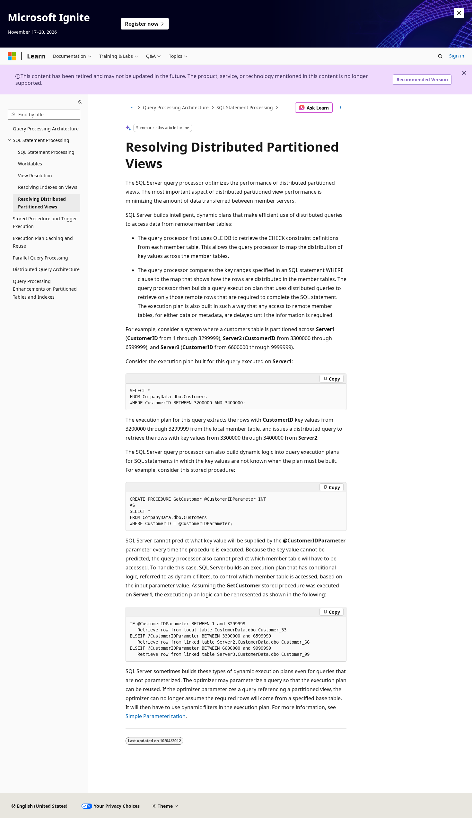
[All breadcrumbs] (131, 107)
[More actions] (340, 107)
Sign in (456, 56)
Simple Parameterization (156, 716)
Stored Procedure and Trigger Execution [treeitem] (45, 222)
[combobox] (44, 115)
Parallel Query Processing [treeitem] (40, 258)
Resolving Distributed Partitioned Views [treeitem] (42, 203)
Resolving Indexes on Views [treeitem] (47, 187)
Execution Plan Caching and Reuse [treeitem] (43, 242)
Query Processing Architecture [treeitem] (46, 129)
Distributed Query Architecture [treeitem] (46, 269)
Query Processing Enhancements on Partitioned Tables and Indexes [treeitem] (45, 289)
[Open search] (440, 56)
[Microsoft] (12, 56)
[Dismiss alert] (459, 13)
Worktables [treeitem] (30, 164)
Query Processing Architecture (176, 107)
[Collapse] (79, 102)
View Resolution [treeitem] (35, 175)
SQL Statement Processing (244, 107)
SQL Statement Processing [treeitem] (46, 152)
